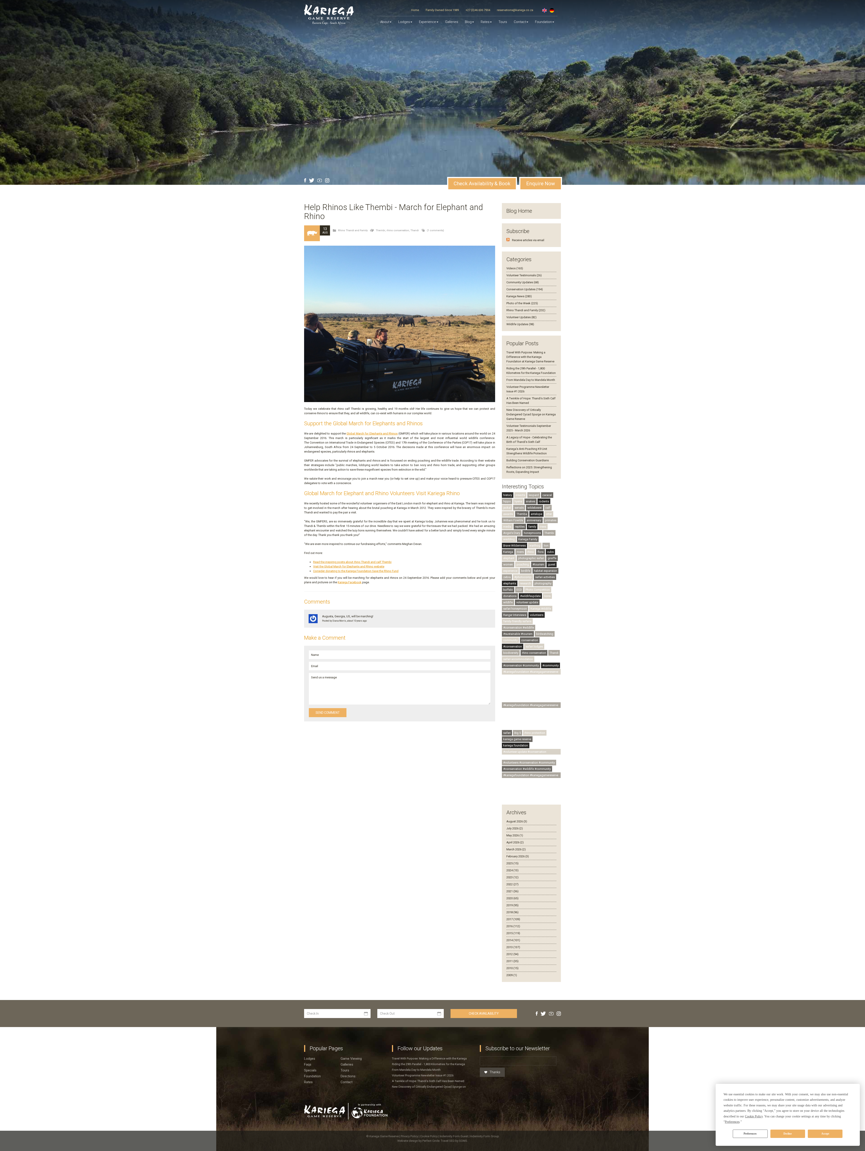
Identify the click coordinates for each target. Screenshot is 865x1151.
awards (508, 514)
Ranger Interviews (514, 615)
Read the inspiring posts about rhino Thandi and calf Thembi (352, 562)
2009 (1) (511, 975)
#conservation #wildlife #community (527, 769)
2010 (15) (512, 968)
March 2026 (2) (516, 849)
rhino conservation (534, 652)
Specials (310, 1070)
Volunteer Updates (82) (521, 317)
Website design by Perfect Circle (418, 1140)
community (510, 640)
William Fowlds (513, 520)
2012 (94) (512, 954)
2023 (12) (512, 877)
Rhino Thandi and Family (353, 230)
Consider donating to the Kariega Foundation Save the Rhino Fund (355, 571)
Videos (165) (514, 268)
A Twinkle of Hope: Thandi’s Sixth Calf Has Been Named (428, 1081)
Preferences (750, 1133)
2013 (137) (513, 947)
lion (546, 545)
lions (547, 596)
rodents (544, 501)
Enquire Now (540, 183)
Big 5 (517, 733)
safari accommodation (518, 659)
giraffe (552, 558)
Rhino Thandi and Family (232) (525, 310)
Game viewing (351, 1059)
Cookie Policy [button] (754, 1116)
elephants (509, 583)
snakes (530, 501)
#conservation (512, 646)
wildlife (508, 602)
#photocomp (523, 577)
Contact (520, 22)
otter (549, 514)
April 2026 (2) (515, 842)
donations (510, 596)
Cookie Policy (429, 1136)
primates (550, 520)
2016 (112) (513, 926)
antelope (536, 514)
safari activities (545, 577)
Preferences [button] (732, 1122)
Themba (522, 514)
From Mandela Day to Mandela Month (530, 380)
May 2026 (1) (514, 835)
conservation (529, 640)
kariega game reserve (517, 739)
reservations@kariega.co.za (515, 10)
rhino (530, 552)
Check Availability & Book (482, 183)
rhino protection (534, 733)
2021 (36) (512, 891)
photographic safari (531, 558)
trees (543, 526)
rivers (520, 552)
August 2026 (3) (516, 821)
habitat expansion (545, 570)
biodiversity (510, 652)
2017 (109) (513, 919)
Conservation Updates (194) (524, 289)
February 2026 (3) (517, 856)
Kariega (508, 552)
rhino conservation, (398, 230)
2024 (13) (512, 870)
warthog (534, 545)
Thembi (549, 533)
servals (519, 507)
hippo (507, 501)
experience (510, 570)
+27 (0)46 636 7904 (478, 10)
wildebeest (534, 507)
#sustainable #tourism (518, 634)
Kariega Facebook (350, 582)
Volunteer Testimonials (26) (524, 275)
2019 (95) (512, 905)
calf (547, 507)
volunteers (536, 615)
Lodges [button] (404, 22)
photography (543, 583)
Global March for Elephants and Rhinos (372, 433)
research (525, 583)
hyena (518, 501)
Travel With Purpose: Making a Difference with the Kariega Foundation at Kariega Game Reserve (530, 357)
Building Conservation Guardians (527, 460)
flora (540, 552)
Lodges (309, 1059)
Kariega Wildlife (540, 608)
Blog (468, 22)
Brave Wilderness (514, 545)
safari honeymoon (515, 608)
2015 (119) (513, 933)
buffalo (508, 589)
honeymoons (532, 533)
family (532, 526)
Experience (427, 22)
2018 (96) (512, 912)
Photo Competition (538, 589)
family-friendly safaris (517, 621)
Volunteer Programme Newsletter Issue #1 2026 (422, 1075)
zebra (507, 577)
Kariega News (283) (519, 296)
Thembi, (381, 230)
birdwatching (544, 634)
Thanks (494, 1072)
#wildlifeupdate (530, 596)
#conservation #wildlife (518, 627)
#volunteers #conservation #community (529, 762)
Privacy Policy (410, 1136)
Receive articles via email (528, 240)
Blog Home (519, 211)
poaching (523, 564)
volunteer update (527, 602)
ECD (519, 589)
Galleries (451, 22)
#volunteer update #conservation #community (524, 752)
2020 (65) (512, 898)
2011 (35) (512, 961)
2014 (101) (513, 940)
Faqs (307, 1064)
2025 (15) (512, 863)
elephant (508, 558)
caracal (547, 495)
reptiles (520, 526)
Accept (825, 1133)
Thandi (414, 230)
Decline (787, 1133)
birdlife (525, 570)
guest (551, 564)
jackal (507, 507)
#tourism (538, 564)
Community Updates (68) (522, 282)
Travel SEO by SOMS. (454, 1140)
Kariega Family (527, 539)
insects (520, 495)
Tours (503, 22)
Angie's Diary (511, 533)
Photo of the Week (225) (522, 303)
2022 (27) (512, 884)
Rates (485, 22)
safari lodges (534, 646)
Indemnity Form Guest (454, 1136)
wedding (509, 539)
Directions (348, 1076)
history (507, 495)
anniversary (534, 520)
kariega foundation (515, 745)
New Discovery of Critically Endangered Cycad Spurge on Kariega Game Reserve (531, 414)
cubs (550, 552)
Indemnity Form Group (484, 1136)
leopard (534, 495)
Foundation (543, 22)
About (384, 22)
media (507, 526)
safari (507, 733)
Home (415, 10)
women (508, 564)
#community (550, 665)
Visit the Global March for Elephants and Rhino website (348, 566)
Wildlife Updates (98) (520, 324)
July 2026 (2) (514, 828)
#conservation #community (521, 665)
